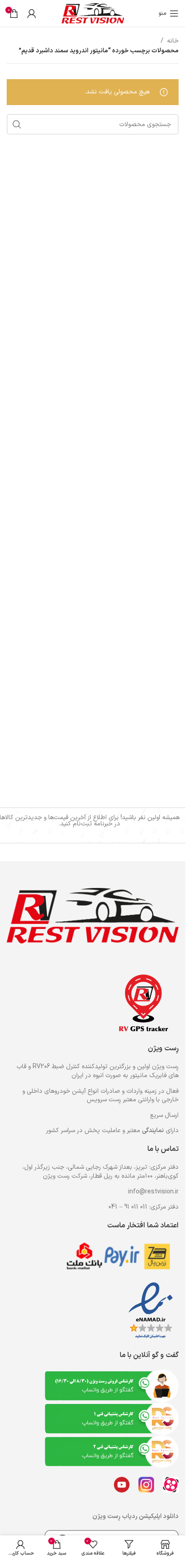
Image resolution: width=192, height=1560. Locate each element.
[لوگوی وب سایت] (93, 13)
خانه (173, 41)
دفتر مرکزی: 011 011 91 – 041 (144, 1207)
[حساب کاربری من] (32, 13)
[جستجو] (17, 124)
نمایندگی (153, 1130)
